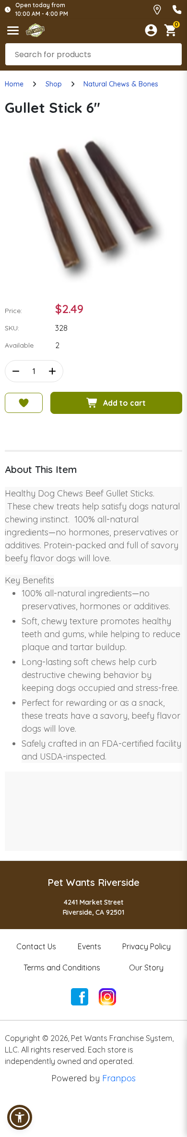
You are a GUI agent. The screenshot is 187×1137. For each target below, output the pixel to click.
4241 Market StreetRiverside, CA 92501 (93, 907)
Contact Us (36, 946)
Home (14, 84)
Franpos (119, 1078)
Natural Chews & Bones (120, 84)
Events (89, 946)
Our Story (146, 967)
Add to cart (124, 403)
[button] (20, 1117)
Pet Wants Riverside (93, 882)
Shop (54, 84)
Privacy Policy (146, 946)
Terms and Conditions (61, 967)
